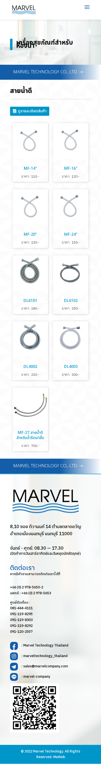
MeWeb (59, 757)
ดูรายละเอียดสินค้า (32, 111)
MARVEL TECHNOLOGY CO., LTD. (45, 72)
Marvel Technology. (48, 751)
